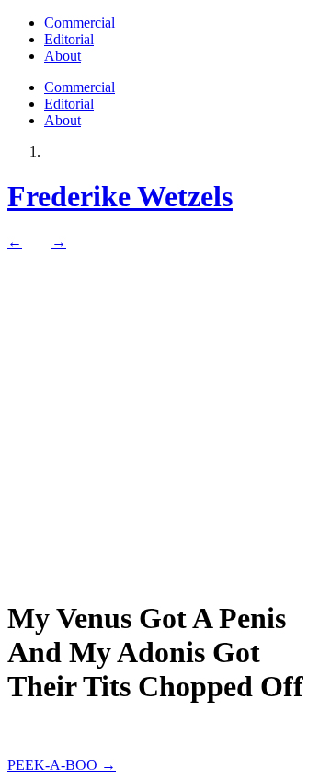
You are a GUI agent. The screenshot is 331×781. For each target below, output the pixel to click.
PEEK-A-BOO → (61, 765)
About (62, 56)
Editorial (69, 39)
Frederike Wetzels (120, 196)
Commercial (79, 22)
